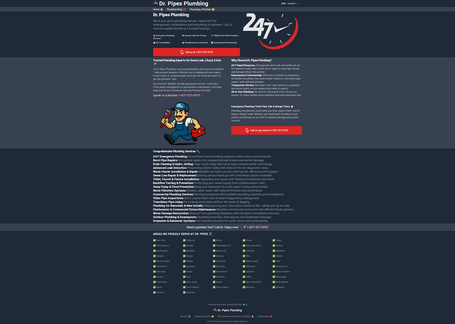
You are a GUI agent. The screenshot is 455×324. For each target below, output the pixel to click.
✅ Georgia (188, 245)
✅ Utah (276, 261)
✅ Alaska (217, 282)
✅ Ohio (246, 256)
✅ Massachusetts (252, 245)
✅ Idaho (247, 277)
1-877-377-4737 (257, 227)
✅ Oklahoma (249, 266)
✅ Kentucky (219, 266)
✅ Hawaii (188, 271)
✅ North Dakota (280, 282)
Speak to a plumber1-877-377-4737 (176, 95)
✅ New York (159, 240)
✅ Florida (247, 240)
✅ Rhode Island (250, 261)
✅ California (189, 240)
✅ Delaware (278, 287)
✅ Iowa (187, 277)
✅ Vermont (158, 292)
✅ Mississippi (279, 277)
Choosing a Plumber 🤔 (202, 9)
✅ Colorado (248, 250)
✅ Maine (157, 287)
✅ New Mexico (220, 271)
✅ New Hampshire (252, 282)
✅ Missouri (218, 256)
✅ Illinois (217, 240)
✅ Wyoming (189, 292)
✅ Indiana (278, 256)
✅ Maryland (278, 250)
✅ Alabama (248, 271)
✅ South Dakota (191, 287)
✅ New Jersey (190, 282)
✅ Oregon (188, 256)
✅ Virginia (188, 261)
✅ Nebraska (159, 271)
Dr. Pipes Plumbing (225, 321)
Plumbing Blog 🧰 (176, 9)
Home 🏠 (158, 9)
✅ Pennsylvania (161, 245)
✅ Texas (277, 240)
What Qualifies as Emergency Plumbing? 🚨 (236, 316)
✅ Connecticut (280, 266)
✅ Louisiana (189, 266)
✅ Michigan (189, 250)
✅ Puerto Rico (160, 282)
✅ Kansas (158, 277)
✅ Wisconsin (219, 261)
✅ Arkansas (219, 277)
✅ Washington (160, 250)
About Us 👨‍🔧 (185, 316)
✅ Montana (248, 287)
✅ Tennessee (160, 266)
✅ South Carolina (281, 271)
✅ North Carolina (161, 261)
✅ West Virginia (220, 287)
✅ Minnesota (219, 250)
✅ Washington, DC (222, 245)
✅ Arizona (278, 245)
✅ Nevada (158, 256)
